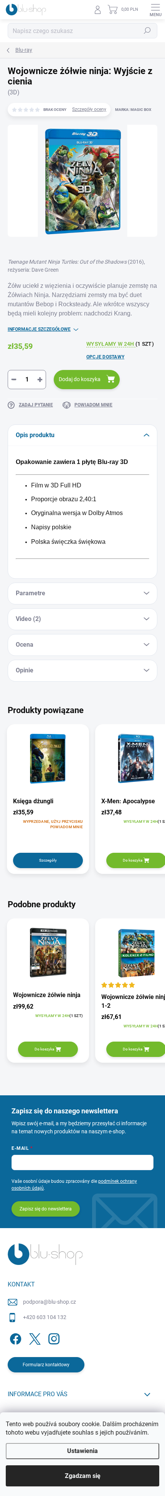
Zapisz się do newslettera (46, 1209)
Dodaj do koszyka (80, 379)
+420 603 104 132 (44, 1317)
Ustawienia (82, 1451)
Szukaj (147, 30)
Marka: (133, 109)
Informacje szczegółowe (39, 329)
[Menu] (155, 9)
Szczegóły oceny (89, 109)
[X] (33, 1337)
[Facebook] (14, 1337)
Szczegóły (48, 860)
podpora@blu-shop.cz (49, 1302)
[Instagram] (52, 1337)
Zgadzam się (83, 1475)
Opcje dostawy (105, 357)
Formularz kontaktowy (46, 1364)
